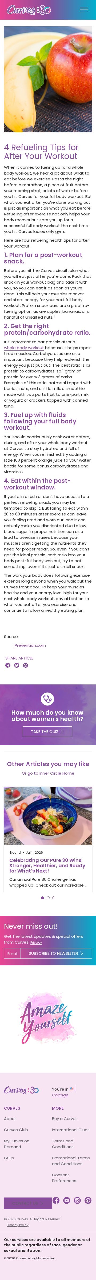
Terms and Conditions (63, 1143)
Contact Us (25, 1203)
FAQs (9, 1158)
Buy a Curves (65, 1118)
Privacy (36, 942)
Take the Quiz (44, 731)
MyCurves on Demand (16, 1143)
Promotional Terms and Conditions (71, 1160)
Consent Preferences (64, 1177)
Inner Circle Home (56, 773)
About (10, 1118)
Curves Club (16, 1130)
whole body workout (24, 347)
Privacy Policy (18, 1225)
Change (60, 1095)
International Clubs (71, 1130)
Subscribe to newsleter (53, 953)
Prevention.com (30, 645)
